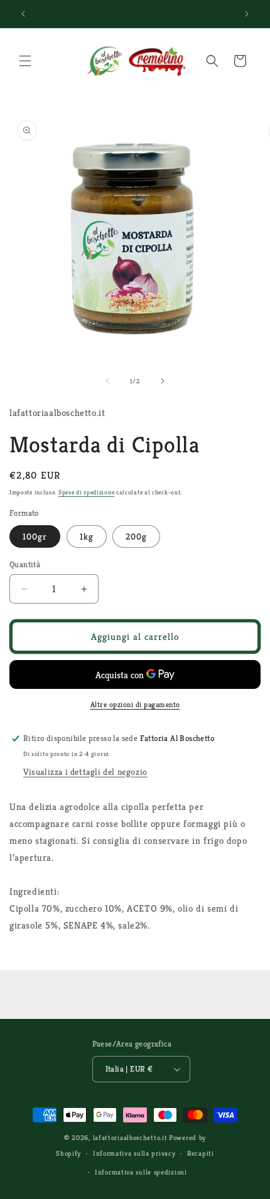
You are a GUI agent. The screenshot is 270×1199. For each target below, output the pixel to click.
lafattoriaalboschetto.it (130, 1137)
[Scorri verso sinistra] (107, 381)
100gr (35, 536)
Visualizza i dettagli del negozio (85, 771)
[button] (25, 61)
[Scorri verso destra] (162, 381)
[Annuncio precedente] (23, 14)
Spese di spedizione (86, 492)
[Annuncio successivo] (247, 14)
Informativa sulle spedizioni (141, 1172)
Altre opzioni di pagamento (135, 704)
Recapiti (200, 1153)
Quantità (24, 564)
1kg (87, 536)
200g (136, 536)
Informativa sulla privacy (134, 1153)
